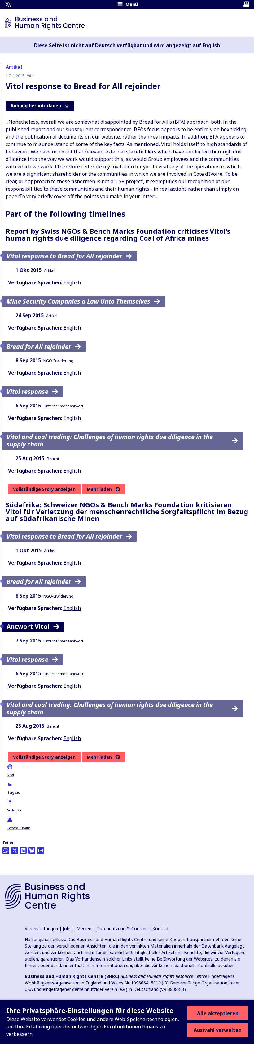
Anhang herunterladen (36, 106)
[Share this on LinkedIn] (23, 850)
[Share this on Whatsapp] (5, 850)
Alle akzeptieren (218, 1013)
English (72, 282)
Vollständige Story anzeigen (44, 489)
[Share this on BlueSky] (31, 850)
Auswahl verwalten (218, 1030)
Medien (84, 928)
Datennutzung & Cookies (121, 928)
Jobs (67, 928)
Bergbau (13, 792)
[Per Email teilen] (40, 850)
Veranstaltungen (41, 928)
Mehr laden (99, 489)
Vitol (10, 775)
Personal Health (18, 828)
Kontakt (160, 928)
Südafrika (14, 810)
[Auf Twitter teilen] (14, 850)
